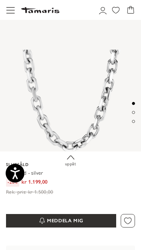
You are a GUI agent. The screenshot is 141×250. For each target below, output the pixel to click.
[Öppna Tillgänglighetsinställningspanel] (15, 173)
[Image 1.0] (133, 103)
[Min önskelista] (116, 10)
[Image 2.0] (133, 112)
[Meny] (11, 10)
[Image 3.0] (133, 121)
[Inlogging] (102, 10)
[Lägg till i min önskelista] (128, 221)
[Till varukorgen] (130, 10)
